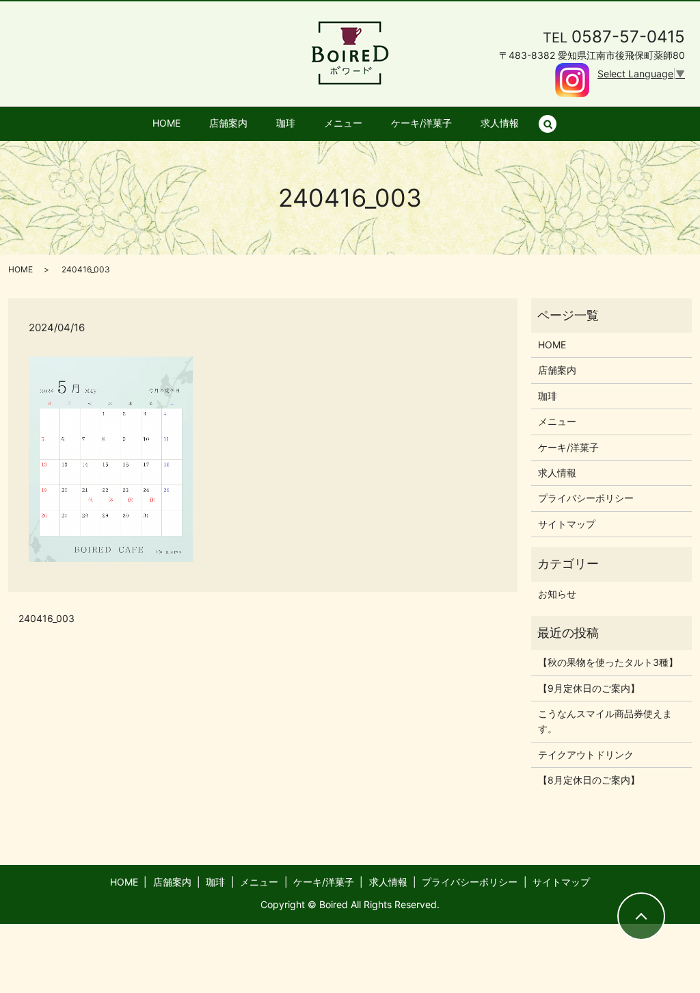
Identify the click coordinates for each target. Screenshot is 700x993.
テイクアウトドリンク (586, 754)
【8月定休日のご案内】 (589, 780)
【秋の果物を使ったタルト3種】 (608, 662)
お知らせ (557, 593)
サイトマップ (566, 524)
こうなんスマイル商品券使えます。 (605, 721)
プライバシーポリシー (586, 498)
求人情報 (500, 123)
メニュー (343, 123)
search (555, 123)
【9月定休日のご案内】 (589, 688)
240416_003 (46, 618)
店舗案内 (228, 123)
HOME (166, 123)
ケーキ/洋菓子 (421, 123)
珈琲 (285, 123)
